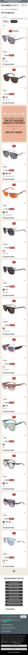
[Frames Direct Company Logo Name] (10, 5)
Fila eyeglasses (14, 582)
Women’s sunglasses (14, 585)
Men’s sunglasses (14, 592)
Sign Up (23, 616)
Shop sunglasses (14, 595)
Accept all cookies (14, 645)
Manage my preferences (14, 652)
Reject (14, 649)
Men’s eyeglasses (14, 589)
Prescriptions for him (14, 604)
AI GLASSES (4, 17)
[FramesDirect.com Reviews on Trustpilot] (14, 620)
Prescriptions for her (14, 601)
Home (2, 9)
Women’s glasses (14, 598)
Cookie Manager (17, 642)
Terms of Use (13, 641)
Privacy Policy (4, 641)
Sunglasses (7, 9)
